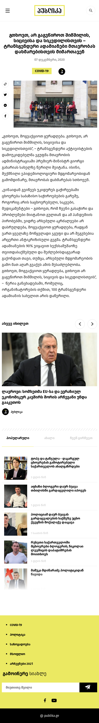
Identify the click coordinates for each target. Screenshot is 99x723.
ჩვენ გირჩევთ (81, 438)
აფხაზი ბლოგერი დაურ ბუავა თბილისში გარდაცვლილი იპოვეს (58, 488)
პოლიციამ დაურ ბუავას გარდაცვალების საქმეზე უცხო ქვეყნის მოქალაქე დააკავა (55, 518)
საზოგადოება (20, 644)
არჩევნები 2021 (21, 663)
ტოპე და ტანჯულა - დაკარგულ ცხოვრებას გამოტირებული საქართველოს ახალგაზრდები (55, 462)
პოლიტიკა (17, 634)
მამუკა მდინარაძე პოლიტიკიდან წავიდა (57, 572)
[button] (90, 10)
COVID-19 (42, 71)
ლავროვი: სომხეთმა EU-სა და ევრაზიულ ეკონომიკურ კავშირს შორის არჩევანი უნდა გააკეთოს (44, 397)
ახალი (49, 438)
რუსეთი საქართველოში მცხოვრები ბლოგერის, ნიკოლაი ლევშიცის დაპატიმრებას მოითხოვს (57, 548)
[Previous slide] (80, 324)
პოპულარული (17, 438)
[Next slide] (92, 324)
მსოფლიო (17, 654)
